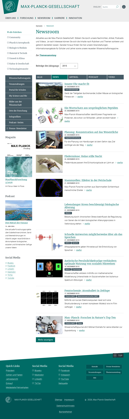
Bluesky (11, 263)
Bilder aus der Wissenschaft (15, 103)
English (97, 7)
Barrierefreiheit (65, 412)
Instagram (65, 375)
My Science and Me (18, 96)
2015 (64, 66)
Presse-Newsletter (18, 128)
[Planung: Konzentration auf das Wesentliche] (49, 140)
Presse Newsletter (113, 367)
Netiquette (63, 383)
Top (120, 355)
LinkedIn (11, 269)
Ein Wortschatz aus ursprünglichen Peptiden (91, 107)
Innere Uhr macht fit (76, 83)
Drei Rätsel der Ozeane (16, 223)
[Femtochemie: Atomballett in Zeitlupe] (49, 298)
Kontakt (95, 367)
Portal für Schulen (17, 90)
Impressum (69, 400)
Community (14, 37)
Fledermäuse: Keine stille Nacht (83, 156)
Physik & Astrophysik (19, 42)
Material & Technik (18, 53)
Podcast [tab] (93, 77)
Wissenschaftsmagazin (20, 78)
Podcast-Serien (16, 122)
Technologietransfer (18, 69)
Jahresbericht (12, 379)
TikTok (10, 275)
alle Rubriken (15, 32)
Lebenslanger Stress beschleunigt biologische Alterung (91, 206)
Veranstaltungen (16, 84)
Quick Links (13, 366)
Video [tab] (111, 77)
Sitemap (58, 400)
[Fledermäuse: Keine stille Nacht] (49, 164)
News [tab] (56, 77)
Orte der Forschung (18, 111)
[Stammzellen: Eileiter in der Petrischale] (49, 188)
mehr (80, 96)
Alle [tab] (39, 77)
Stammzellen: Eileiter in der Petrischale (87, 180)
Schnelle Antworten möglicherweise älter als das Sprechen (93, 236)
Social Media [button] (12, 257)
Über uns (10, 18)
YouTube (65, 379)
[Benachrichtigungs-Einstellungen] (124, 7)
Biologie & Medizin (18, 48)
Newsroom (44, 18)
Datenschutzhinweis (65, 406)
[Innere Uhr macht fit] (49, 91)
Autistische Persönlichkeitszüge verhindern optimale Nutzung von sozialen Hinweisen (90, 262)
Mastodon (12, 272)
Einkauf (9, 383)
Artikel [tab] (73, 77)
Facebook (11, 266)
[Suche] (117, 7)
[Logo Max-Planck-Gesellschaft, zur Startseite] (47, 9)
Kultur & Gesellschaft (19, 63)
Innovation (75, 18)
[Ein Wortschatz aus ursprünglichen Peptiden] (49, 115)
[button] (45, 339)
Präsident (10, 370)
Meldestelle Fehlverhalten (17, 387)
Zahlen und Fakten (14, 375)
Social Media (39, 366)
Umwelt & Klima (17, 58)
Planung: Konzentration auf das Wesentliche (91, 132)
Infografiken (15, 117)
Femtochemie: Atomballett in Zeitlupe (87, 290)
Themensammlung (47, 55)
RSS (94, 378)
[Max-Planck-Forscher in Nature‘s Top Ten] (49, 325)
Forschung (26, 18)
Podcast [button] (10, 196)
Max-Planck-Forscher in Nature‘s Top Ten (90, 317)
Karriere (59, 18)
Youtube (11, 278)
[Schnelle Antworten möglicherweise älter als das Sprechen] (49, 242)
